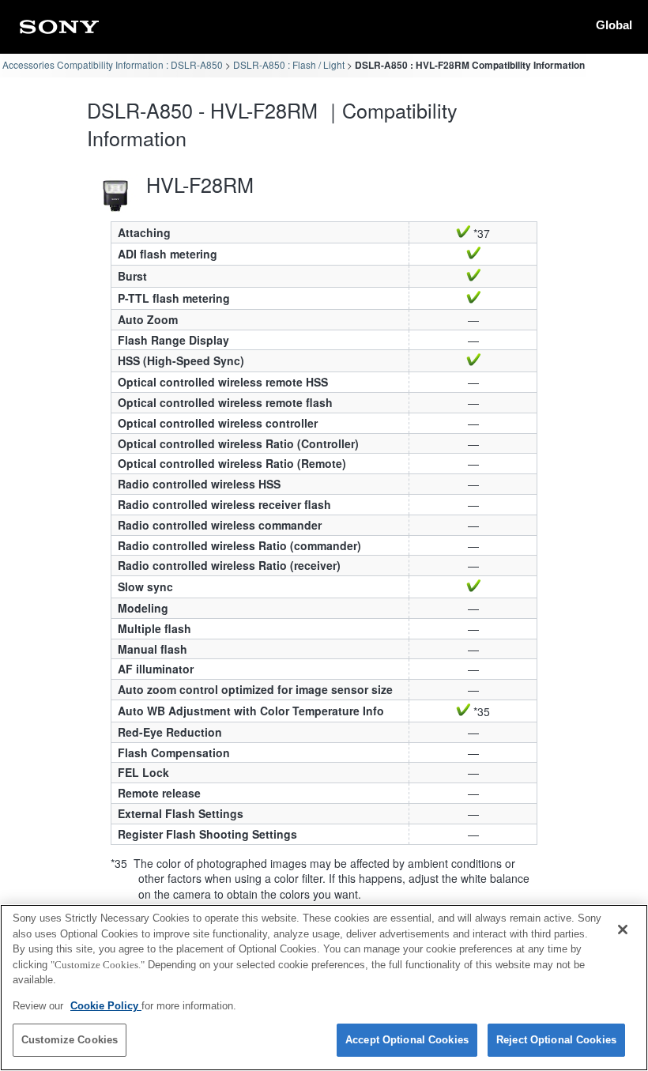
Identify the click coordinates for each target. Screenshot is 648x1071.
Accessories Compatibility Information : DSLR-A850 (112, 64)
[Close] (622, 929)
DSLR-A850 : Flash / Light (289, 64)
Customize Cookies (69, 1040)
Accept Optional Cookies (407, 1040)
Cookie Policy (105, 1006)
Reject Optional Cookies (556, 1040)
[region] (324, 987)
